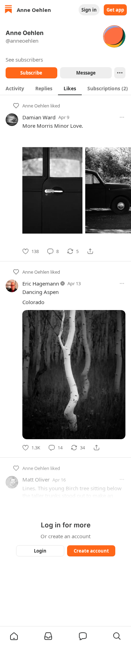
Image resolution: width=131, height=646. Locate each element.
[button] (14, 636)
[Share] (90, 251)
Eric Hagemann (40, 283)
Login (40, 551)
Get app (115, 10)
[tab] (15, 88)
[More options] (122, 117)
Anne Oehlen (35, 106)
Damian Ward (39, 117)
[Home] (8, 10)
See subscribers (24, 59)
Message (85, 73)
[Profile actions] (119, 72)
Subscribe (31, 73)
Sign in (89, 10)
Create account (91, 551)
